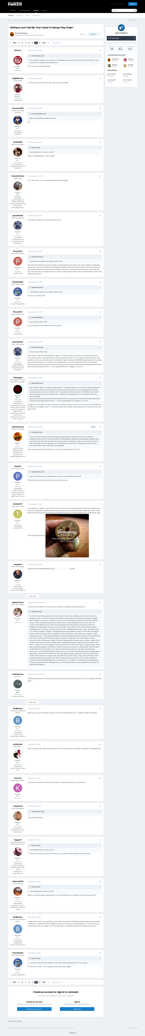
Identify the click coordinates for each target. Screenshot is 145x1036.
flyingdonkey (132, 65)
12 (29, 43)
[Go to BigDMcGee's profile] (17, 88)
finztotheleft (17, 282)
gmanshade (18, 215)
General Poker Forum (37, 35)
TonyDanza (18, 806)
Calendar (19, 15)
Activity (44, 10)
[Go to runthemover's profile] (17, 684)
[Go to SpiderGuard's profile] (17, 612)
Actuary (17, 50)
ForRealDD (17, 142)
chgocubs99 (17, 881)
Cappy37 (18, 840)
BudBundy (17, 708)
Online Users (36, 15)
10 (22, 43)
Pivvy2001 (17, 251)
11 (25, 43)
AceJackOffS (18, 108)
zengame (18, 564)
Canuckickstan (17, 176)
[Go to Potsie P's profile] (17, 476)
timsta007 (17, 504)
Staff (27, 15)
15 (39, 43)
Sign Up (132, 4)
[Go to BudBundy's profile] (17, 720)
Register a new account (34, 1009)
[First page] (10, 43)
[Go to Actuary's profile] (17, 60)
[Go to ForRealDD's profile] (17, 152)
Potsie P (17, 466)
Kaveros (18, 778)
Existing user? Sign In (118, 4)
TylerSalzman (22, 33)
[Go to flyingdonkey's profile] (124, 65)
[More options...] (100, 50)
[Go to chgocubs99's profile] (17, 891)
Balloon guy (116, 65)
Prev (14, 43)
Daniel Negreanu (25, 10)
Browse (36, 10)
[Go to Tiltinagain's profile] (17, 389)
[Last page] (48, 43)
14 (36, 43)
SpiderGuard (17, 602)
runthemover (18, 674)
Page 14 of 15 (57, 43)
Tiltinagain (17, 378)
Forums (10, 15)
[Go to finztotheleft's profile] (17, 291)
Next (44, 43)
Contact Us (72, 1033)
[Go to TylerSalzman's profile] (12, 34)
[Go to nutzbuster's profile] (17, 754)
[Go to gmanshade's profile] (17, 225)
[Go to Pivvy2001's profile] (17, 261)
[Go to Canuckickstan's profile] (17, 185)
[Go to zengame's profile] (17, 574)
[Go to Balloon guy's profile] (109, 65)
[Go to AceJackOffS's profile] (17, 120)
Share (83, 34)
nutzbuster (18, 744)
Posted (35, 50)
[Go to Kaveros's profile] (17, 788)
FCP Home (13, 10)
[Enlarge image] (67, 535)
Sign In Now (77, 1009)
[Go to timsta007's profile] (17, 514)
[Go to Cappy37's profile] (17, 851)
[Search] (135, 10)
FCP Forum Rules (113, 38)
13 (32, 43)
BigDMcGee (18, 78)
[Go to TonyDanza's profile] (17, 815)
